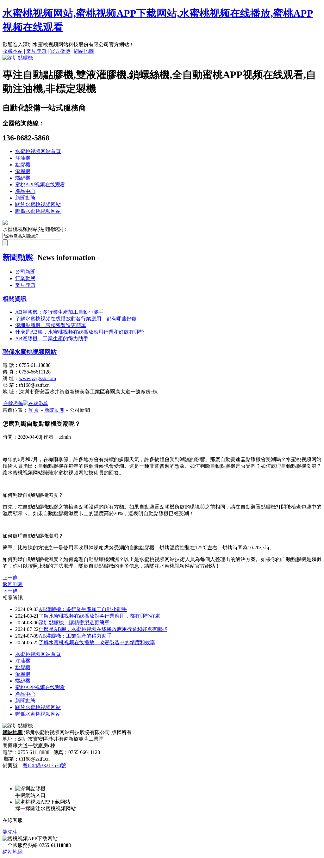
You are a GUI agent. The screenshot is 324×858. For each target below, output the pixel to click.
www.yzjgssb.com (37, 378)
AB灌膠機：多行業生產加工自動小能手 (83, 609)
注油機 (22, 158)
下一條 (10, 591)
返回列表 (13, 584)
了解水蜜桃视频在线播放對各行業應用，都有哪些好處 (76, 318)
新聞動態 (25, 198)
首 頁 (33, 410)
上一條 (10, 577)
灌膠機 (22, 171)
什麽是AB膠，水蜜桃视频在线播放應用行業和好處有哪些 (79, 332)
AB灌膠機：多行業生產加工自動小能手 (59, 312)
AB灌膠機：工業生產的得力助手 (51, 338)
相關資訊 (15, 298)
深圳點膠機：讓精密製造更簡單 (50, 325)
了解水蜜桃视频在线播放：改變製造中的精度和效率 (97, 642)
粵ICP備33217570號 (44, 765)
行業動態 (25, 278)
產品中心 (25, 191)
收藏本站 (13, 51)
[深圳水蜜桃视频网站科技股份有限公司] (18, 57)
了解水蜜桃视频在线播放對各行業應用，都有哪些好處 (99, 616)
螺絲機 (22, 178)
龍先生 (10, 832)
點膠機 (22, 164)
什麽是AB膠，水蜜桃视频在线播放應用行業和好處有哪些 (103, 629)
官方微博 (60, 51)
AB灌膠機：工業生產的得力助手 (75, 636)
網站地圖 (84, 51)
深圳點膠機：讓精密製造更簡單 (74, 622)
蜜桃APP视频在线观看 (40, 184)
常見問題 (36, 51)
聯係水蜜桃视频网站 (38, 211)
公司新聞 (25, 272)
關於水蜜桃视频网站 (38, 204)
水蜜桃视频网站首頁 (38, 151)
